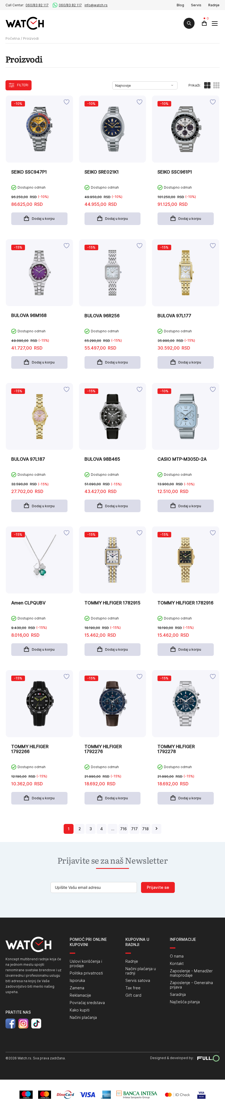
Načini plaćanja (83, 1017)
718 (145, 829)
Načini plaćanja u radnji (140, 971)
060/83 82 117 (37, 5)
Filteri (22, 85)
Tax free (132, 988)
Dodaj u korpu (43, 219)
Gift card (133, 995)
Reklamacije (80, 995)
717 (134, 829)
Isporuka (77, 980)
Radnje (214, 5)
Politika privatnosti (86, 973)
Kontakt (177, 963)
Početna (12, 38)
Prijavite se (158, 887)
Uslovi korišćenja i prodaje (86, 963)
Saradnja (178, 994)
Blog (180, 5)
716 (123, 829)
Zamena (77, 988)
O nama (177, 956)
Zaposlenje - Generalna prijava (191, 985)
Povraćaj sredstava (87, 1003)
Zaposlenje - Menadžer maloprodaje (191, 973)
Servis (196, 5)
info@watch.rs (96, 5)
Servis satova (137, 980)
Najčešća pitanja (185, 1002)
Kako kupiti (79, 1010)
